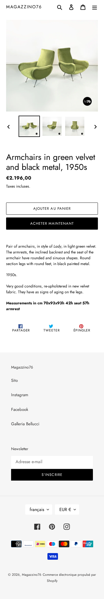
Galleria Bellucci (25, 424)
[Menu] (94, 7)
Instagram (19, 395)
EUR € (65, 509)
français (37, 509)
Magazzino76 (24, 6)
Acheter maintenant (52, 223)
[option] (29, 126)
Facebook (19, 409)
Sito (14, 380)
